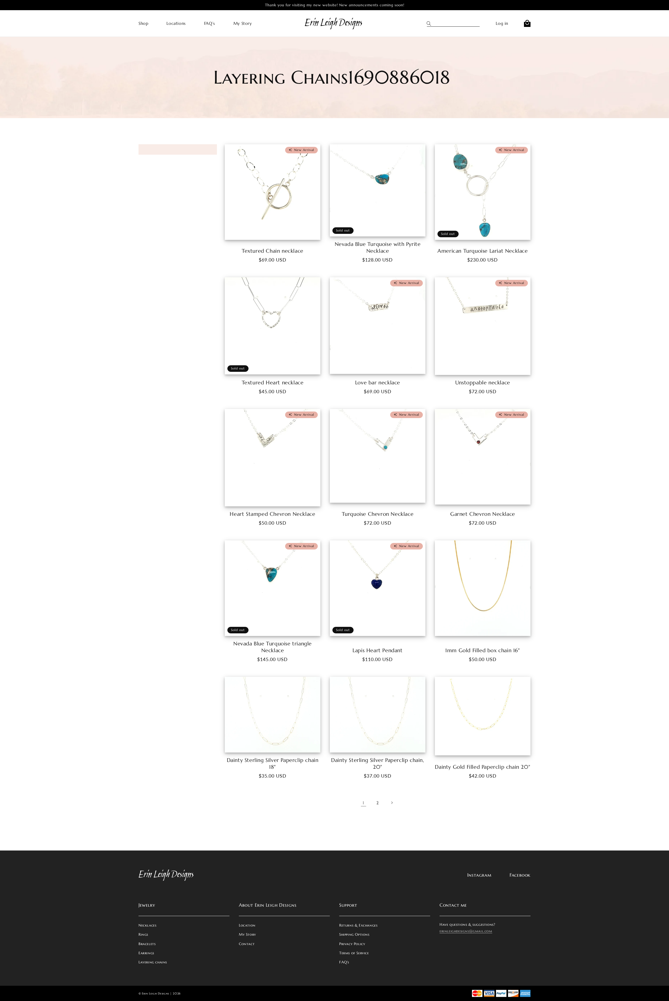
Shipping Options (354, 934)
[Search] (431, 23)
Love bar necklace (377, 382)
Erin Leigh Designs (155, 993)
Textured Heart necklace (273, 382)
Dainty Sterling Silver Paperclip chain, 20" (377, 763)
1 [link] (363, 802)
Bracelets (147, 943)
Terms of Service (354, 953)
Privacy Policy (352, 943)
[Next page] (391, 802)
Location (247, 925)
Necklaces (147, 925)
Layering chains (153, 962)
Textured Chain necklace (272, 251)
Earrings (146, 953)
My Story (247, 934)
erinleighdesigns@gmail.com (466, 931)
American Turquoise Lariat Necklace (482, 251)
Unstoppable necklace (482, 382)
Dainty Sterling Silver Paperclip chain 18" (273, 763)
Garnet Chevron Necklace (482, 514)
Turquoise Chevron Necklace (378, 514)
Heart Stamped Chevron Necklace (272, 514)
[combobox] (458, 23)
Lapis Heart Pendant (377, 650)
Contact (247, 943)
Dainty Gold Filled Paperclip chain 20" (482, 767)
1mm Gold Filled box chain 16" (482, 650)
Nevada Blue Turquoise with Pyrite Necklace (378, 247)
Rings (143, 934)
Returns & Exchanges (358, 925)
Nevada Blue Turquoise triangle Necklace (272, 647)
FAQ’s (344, 962)
